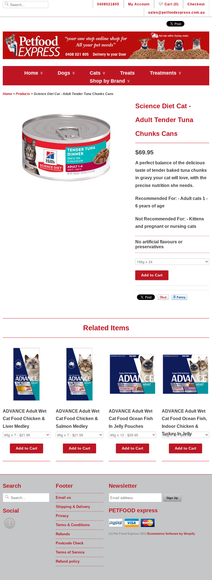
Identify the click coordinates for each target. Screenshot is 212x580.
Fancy (179, 297)
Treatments (165, 73)
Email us (63, 497)
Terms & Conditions (73, 525)
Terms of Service (70, 552)
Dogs (66, 73)
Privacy (62, 516)
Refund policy (68, 561)
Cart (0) (172, 4)
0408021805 (108, 4)
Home (33, 73)
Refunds (63, 534)
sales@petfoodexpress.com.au (176, 12)
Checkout (196, 4)
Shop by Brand (109, 81)
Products (23, 94)
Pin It (163, 297)
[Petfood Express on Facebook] (10, 529)
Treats (127, 73)
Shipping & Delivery (73, 507)
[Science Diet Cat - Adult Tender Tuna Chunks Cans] (66, 190)
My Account (139, 4)
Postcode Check (69, 543)
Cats (97, 73)
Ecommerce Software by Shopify (171, 533)
